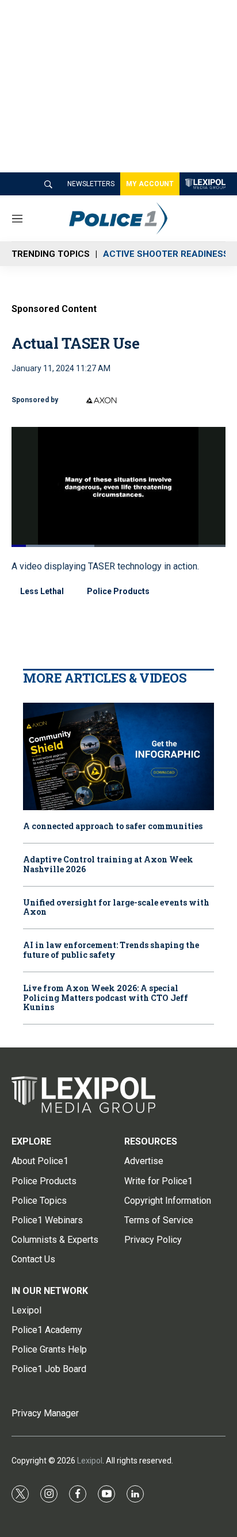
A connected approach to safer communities (112, 826)
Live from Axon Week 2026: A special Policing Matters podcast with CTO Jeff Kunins (105, 998)
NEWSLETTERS (90, 184)
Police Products (118, 591)
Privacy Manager (45, 1413)
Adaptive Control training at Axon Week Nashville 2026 (108, 865)
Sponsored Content (54, 308)
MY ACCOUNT (150, 184)
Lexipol (89, 1460)
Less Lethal (42, 591)
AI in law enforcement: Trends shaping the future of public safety (111, 950)
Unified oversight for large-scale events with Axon (116, 908)
